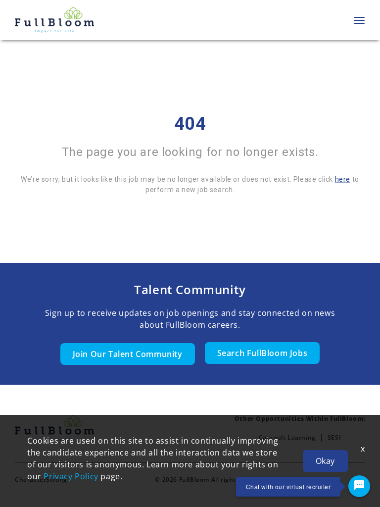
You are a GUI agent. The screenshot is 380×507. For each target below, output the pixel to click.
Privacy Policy (71, 476)
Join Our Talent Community (128, 354)
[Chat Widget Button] (359, 486)
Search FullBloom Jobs (262, 353)
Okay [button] (325, 461)
